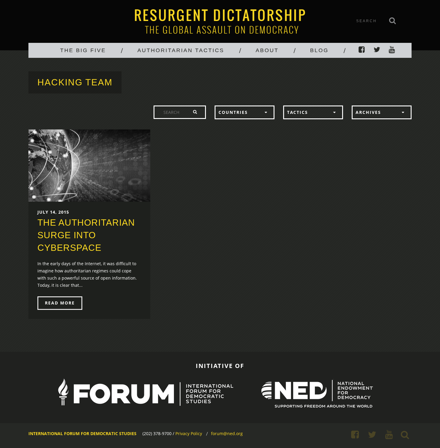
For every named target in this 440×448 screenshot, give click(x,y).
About (267, 50)
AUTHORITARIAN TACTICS (180, 50)
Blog (319, 50)
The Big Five (83, 50)
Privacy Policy (188, 433)
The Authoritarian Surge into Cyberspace (86, 235)
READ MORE (60, 303)
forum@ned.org (227, 433)
